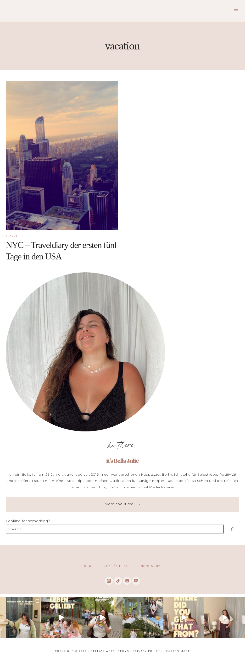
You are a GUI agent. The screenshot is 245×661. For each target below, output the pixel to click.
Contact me (116, 566)
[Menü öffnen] (235, 10)
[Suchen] (232, 529)
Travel (12, 235)
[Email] (136, 581)
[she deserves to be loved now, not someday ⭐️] (224, 617)
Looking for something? (28, 521)
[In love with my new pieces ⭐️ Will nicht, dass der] (183, 617)
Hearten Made (177, 651)
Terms (123, 651)
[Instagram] (109, 581)
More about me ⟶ (122, 504)
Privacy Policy (146, 651)
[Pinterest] (127, 581)
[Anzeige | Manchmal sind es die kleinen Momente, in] (61, 617)
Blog (89, 566)
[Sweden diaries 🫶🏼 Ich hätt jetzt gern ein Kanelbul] (142, 617)
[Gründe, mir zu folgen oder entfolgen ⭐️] (20, 617)
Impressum (149, 566)
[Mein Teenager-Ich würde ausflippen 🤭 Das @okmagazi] (102, 617)
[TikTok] (118, 581)
